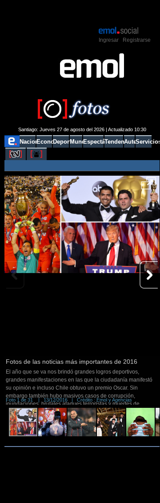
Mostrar (82, 12)
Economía (44, 141)
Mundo (76, 141)
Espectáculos (93, 141)
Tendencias (113, 141)
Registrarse (137, 40)
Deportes (61, 141)
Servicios (144, 141)
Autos (129, 141)
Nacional (28, 141)
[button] (148, 186)
